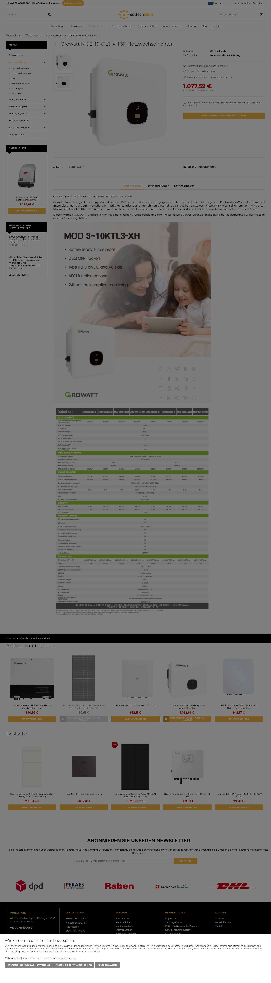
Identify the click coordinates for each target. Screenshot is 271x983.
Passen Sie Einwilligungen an (74, 965)
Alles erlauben (107, 965)
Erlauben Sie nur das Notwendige (28, 965)
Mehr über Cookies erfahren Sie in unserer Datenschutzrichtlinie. (40, 958)
